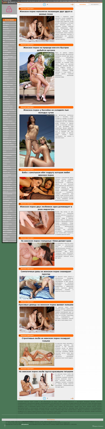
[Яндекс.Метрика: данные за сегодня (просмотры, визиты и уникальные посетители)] (98, 426)
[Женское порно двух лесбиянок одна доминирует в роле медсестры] (37, 223)
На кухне (6, 134)
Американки (7, 30)
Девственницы (7, 78)
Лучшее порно (7, 121)
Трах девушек (7, 217)
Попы (5, 170)
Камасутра (6, 103)
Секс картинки (7, 189)
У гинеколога (7, 224)
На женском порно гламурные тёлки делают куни (46, 241)
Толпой (5, 213)
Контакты (51, 419)
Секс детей (6, 185)
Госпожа (6, 71)
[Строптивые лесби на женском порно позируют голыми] (37, 354)
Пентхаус (6, 159)
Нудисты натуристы (9, 153)
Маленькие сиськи (9, 123)
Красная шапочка (8, 110)
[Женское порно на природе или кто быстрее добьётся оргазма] (37, 78)
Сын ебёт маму (7, 211)
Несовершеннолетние (10, 146)
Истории (6, 99)
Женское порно (8, 88)
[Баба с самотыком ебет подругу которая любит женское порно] (37, 189)
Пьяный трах (7, 179)
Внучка (5, 65)
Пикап (5, 164)
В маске (5, 54)
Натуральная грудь (9, 140)
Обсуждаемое (94, 4)
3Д (4, 22)
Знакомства (6, 97)
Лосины (5, 118)
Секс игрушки (7, 187)
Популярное (82, 4)
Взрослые (6, 60)
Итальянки (6, 101)
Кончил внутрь (8, 106)
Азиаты (5, 26)
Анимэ (5, 35)
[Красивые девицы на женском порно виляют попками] (37, 320)
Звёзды (5, 95)
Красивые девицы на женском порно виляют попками (46, 305)
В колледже (7, 52)
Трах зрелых (7, 219)
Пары (5, 157)
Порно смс (6, 172)
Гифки (5, 69)
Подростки (6, 166)
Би (4, 41)
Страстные (6, 204)
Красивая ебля (8, 108)
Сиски (5, 196)
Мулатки (5, 131)
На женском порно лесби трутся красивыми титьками (46, 372)
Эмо (4, 239)
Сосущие (6, 200)
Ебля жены (6, 86)
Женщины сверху (8, 91)
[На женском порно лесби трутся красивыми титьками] (37, 385)
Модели (5, 127)
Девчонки (6, 80)
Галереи (5, 67)
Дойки (5, 82)
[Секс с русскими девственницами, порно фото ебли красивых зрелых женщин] (9, 3)
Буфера (5, 50)
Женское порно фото (27, 8)
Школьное (6, 236)
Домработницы (8, 84)
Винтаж (5, 63)
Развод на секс (8, 181)
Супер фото (7, 209)
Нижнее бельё (7, 149)
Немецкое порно (8, 144)
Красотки (6, 112)
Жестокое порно (8, 93)
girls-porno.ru (25, 424)
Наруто (5, 138)
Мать (4, 125)
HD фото (6, 24)
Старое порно (7, 202)
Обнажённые (7, 155)
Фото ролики (7, 232)
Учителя (5, 228)
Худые (5, 234)
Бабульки (6, 37)
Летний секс (7, 116)
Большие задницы (9, 43)
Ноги (4, 151)
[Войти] (9, 9)
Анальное (6, 33)
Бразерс (5, 45)
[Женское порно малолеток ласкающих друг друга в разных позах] (37, 29)
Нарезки (5, 136)
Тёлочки (5, 221)
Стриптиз (6, 206)
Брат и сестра (7, 48)
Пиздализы (6, 161)
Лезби (5, 114)
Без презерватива (8, 39)
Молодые (6, 129)
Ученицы (6, 226)
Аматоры (6, 28)
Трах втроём (7, 215)
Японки (5, 241)
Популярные (7, 168)
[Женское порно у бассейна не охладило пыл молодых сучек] (37, 140)
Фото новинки (7, 230)
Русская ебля (7, 183)
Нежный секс (7, 142)
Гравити (5, 73)
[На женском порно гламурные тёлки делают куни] (37, 254)
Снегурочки (7, 198)
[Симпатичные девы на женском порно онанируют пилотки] (37, 287)
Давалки (5, 75)
